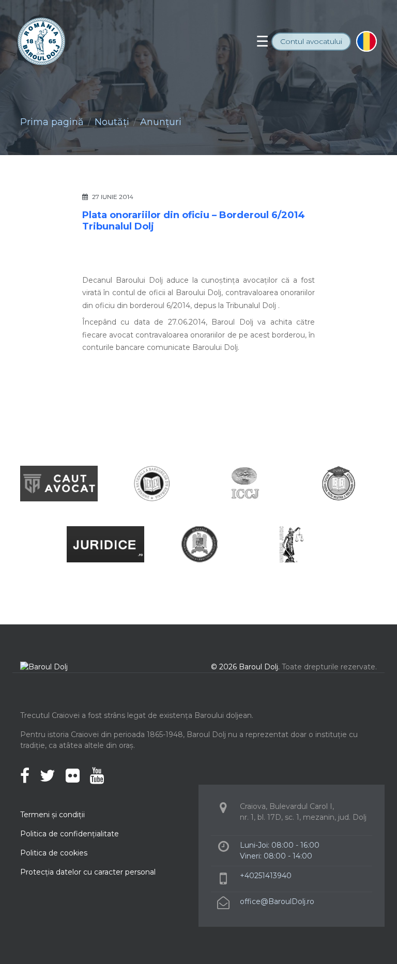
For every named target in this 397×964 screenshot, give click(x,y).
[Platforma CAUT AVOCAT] (59, 483)
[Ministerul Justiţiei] (198, 544)
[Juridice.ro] (105, 544)
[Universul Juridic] (291, 544)
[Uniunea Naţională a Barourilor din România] (152, 483)
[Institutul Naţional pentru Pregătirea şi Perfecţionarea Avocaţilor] (338, 483)
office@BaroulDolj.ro (277, 901)
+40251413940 (266, 875)
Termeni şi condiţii (52, 814)
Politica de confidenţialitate (69, 833)
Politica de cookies (53, 853)
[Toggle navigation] (262, 41)
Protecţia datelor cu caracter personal (88, 872)
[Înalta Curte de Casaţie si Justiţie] (245, 483)
